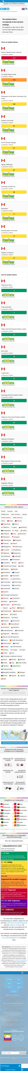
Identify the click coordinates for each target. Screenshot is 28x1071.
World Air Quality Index (13, 953)
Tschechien (16, 598)
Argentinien (16, 579)
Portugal (5, 646)
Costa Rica (17, 585)
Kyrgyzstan (16, 553)
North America (6, 517)
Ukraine (5, 650)
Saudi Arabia (22, 663)
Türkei (5, 653)
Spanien (5, 592)
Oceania (10, 511)
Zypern (5, 608)
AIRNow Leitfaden (16, 925)
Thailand (6, 534)
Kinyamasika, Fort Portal (9, 230)
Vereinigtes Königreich (10, 595)
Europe (24, 514)
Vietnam (6, 543)
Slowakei (14, 601)
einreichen (23, 1053)
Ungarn (14, 614)
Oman (5, 659)
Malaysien (6, 537)
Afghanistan (16, 666)
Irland (15, 617)
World (3, 511)
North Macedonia (17, 640)
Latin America (15, 514)
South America (17, 517)
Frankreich (6, 588)
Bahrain (13, 659)
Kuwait (22, 659)
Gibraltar (16, 627)
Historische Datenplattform (13, 1027)
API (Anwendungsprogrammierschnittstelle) (13, 1025)
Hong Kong (6, 524)
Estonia (16, 588)
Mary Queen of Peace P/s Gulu (11, 461)
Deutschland (14, 624)
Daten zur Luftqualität (13, 1016)
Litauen (5, 614)
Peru (22, 563)
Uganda (13, 675)
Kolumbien (6, 572)
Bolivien (5, 579)
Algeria (22, 675)
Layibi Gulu (5, 373)
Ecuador (5, 576)
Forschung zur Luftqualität (13, 1003)
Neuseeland (16, 559)
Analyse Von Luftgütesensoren (13, 1010)
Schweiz (5, 598)
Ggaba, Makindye (7, 164)
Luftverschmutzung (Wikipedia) (17, 923)
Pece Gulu (4, 351)
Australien (6, 563)
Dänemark (18, 611)
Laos (14, 534)
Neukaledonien (8, 630)
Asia (16, 511)
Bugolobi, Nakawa (7, 483)
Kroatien (6, 621)
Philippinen (7, 546)
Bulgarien (6, 633)
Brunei (14, 543)
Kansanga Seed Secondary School (12, 395)
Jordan (5, 663)
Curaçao (16, 572)
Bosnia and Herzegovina (11, 637)
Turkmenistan (7, 669)
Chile (22, 566)
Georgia (14, 650)
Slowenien (16, 621)
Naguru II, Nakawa (7, 252)
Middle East (5, 514)
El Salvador (6, 582)
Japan (15, 527)
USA (15, 563)
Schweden (20, 630)
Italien (5, 601)
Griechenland (16, 646)
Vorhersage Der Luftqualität (13, 1018)
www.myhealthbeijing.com (10, 938)
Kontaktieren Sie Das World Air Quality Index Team (13, 998)
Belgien (21, 608)
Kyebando (4, 208)
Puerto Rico (18, 582)
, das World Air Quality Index (20, 960)
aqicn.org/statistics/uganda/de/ (10, 11)
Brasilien (6, 569)
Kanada (5, 559)
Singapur (16, 537)
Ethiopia (22, 672)
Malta (5, 624)
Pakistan (6, 666)
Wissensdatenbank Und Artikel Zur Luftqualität (13, 1007)
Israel (23, 650)
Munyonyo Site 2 (6, 285)
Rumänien (6, 617)
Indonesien (18, 546)
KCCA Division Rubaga (8, 142)
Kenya (5, 675)
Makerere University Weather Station (13, 417)
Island (17, 643)
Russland (23, 527)
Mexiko (15, 569)
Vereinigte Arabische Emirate (12, 656)
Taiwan (19, 521)
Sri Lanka (6, 550)
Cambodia (17, 556)
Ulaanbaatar (7, 540)
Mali (4, 679)
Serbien (15, 633)
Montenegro (7, 643)
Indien (24, 530)
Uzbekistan (6, 556)
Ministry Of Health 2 (7, 439)
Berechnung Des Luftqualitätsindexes (13, 1017)
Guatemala (6, 585)
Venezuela (15, 576)
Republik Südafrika (9, 672)
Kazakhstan (17, 550)
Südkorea (6, 527)
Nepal (16, 530)
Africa (3, 521)
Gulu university (6, 307)
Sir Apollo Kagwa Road (8, 74)
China (11, 521)
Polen (13, 608)
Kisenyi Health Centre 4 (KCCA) (11, 52)
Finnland (6, 627)
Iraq (12, 663)
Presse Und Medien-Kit (13, 1000)
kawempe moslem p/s (8, 186)
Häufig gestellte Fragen (13, 1013)
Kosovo (5, 640)
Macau (16, 524)
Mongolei (18, 540)
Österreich (16, 605)
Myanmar (22, 534)
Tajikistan (6, 553)
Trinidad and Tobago (9, 566)
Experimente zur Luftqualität (13, 1009)
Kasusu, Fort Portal (7, 120)
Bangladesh (7, 530)
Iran (12, 653)
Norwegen (6, 605)
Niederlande (7, 611)
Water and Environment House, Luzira (13, 329)
